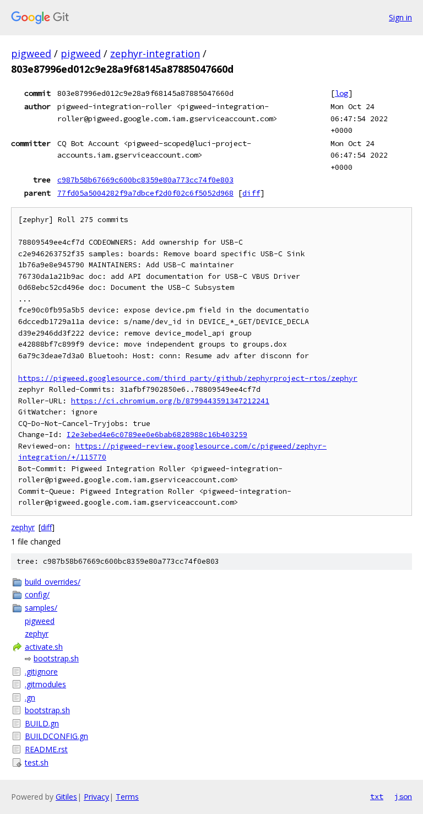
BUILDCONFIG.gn (56, 736)
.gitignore (41, 671)
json (403, 796)
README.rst (46, 749)
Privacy (96, 796)
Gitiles (66, 796)
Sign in (400, 17)
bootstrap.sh (56, 658)
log (341, 93)
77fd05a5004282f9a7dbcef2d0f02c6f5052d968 (145, 193)
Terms (127, 796)
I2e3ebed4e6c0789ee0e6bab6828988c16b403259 (157, 434)
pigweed (31, 53)
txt (376, 796)
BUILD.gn (42, 723)
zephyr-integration (155, 53)
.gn (30, 697)
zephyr (23, 527)
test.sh (36, 762)
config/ (37, 594)
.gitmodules (45, 684)
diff (251, 193)
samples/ (41, 607)
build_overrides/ (52, 581)
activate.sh (44, 647)
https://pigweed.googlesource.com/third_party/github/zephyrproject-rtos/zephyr (187, 378)
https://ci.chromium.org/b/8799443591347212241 (170, 401)
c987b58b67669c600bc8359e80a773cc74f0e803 (145, 180)
